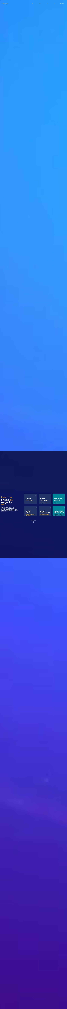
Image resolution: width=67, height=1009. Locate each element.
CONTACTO (62, 3)
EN (39, 3)
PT (54, 3)
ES (32, 3)
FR (47, 3)
